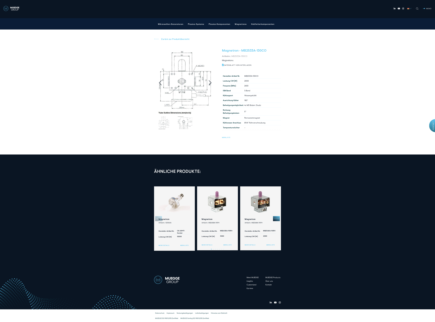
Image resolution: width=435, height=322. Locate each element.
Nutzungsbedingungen (185, 313)
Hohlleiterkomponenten (262, 24)
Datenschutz (159, 313)
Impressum (170, 313)
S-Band (247, 90)
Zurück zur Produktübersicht (175, 39)
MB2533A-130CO (251, 76)
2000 (246, 81)
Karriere (250, 288)
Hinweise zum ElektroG (219, 313)
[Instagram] (403, 8)
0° (245, 111)
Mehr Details (164, 245)
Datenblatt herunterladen (238, 65)
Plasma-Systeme (196, 24)
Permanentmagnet (252, 118)
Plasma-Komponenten (219, 24)
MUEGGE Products (272, 277)
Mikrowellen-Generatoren (170, 24)
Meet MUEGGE (253, 277)
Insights (250, 281)
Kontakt (433, 125)
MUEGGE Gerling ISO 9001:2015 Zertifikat (194, 318)
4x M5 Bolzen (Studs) (252, 105)
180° (246, 100)
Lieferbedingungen (202, 313)
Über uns (269, 281)
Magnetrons (241, 24)
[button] (211, 82)
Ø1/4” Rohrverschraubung (254, 123)
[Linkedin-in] (395, 8)
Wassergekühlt (250, 95)
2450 (246, 86)
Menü (429, 9)
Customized (251, 285)
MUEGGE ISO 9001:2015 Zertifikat (166, 318)
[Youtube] (399, 8)
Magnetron (230, 50)
